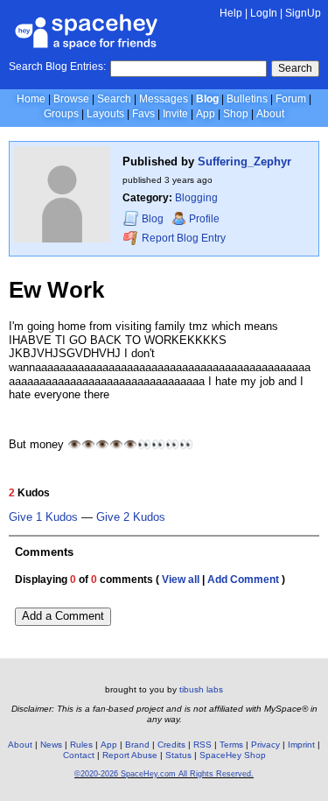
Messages (163, 99)
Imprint (301, 744)
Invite (175, 114)
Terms (231, 744)
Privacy (265, 744)
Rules (81, 744)
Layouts (105, 114)
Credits (171, 744)
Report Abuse (129, 755)
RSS (202, 744)
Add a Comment (63, 615)
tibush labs (201, 689)
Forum (291, 99)
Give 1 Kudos (43, 517)
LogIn (263, 13)
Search (295, 68)
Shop (235, 114)
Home (31, 99)
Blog (207, 99)
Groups (61, 114)
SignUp (303, 13)
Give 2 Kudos (130, 517)
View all (180, 579)
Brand (137, 744)
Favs (143, 114)
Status (178, 755)
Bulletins (247, 99)
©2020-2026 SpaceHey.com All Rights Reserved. (164, 773)
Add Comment (243, 579)
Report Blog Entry (182, 238)
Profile (204, 219)
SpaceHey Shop (232, 755)
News (51, 744)
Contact (78, 755)
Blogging (196, 198)
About (270, 114)
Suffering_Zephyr (244, 161)
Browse (71, 99)
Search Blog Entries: (57, 66)
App (205, 114)
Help (231, 13)
